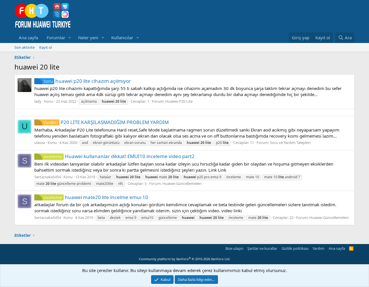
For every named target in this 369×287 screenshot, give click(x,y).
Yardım (318, 248)
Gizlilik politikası (295, 248)
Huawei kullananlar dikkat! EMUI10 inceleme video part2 (119, 156)
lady (38, 101)
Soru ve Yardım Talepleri (290, 142)
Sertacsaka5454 (47, 176)
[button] (70, 37)
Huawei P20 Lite (179, 101)
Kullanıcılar (122, 37)
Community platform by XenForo (184, 259)
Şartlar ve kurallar (262, 248)
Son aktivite (24, 47)
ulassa (39, 142)
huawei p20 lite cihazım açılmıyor (87, 81)
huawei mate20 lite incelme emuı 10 (96, 197)
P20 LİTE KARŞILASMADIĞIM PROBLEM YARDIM (106, 122)
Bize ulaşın (234, 248)
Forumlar (56, 37)
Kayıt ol (45, 47)
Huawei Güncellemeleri (182, 183)
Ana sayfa (28, 37)
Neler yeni (88, 37)
